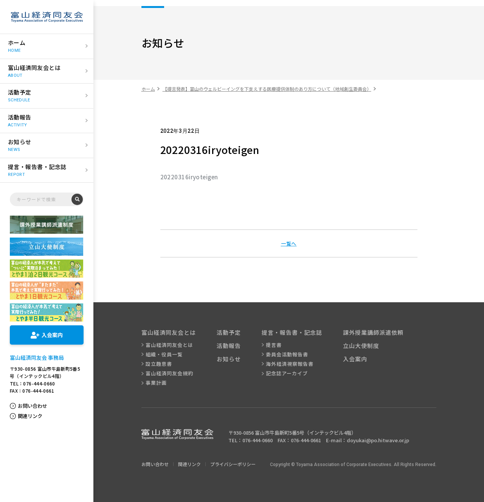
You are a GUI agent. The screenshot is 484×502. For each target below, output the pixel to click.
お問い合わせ (32, 406)
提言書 (274, 345)
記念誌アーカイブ (287, 373)
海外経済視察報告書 (289, 364)
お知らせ (229, 359)
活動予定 (229, 332)
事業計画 (156, 382)
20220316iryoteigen (189, 177)
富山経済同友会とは (169, 345)
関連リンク (30, 416)
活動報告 (229, 346)
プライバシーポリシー (233, 464)
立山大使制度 (361, 346)
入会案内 (355, 359)
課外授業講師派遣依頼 (373, 332)
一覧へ (289, 243)
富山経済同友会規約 (169, 373)
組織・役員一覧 (164, 354)
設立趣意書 (159, 364)
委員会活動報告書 (287, 354)
